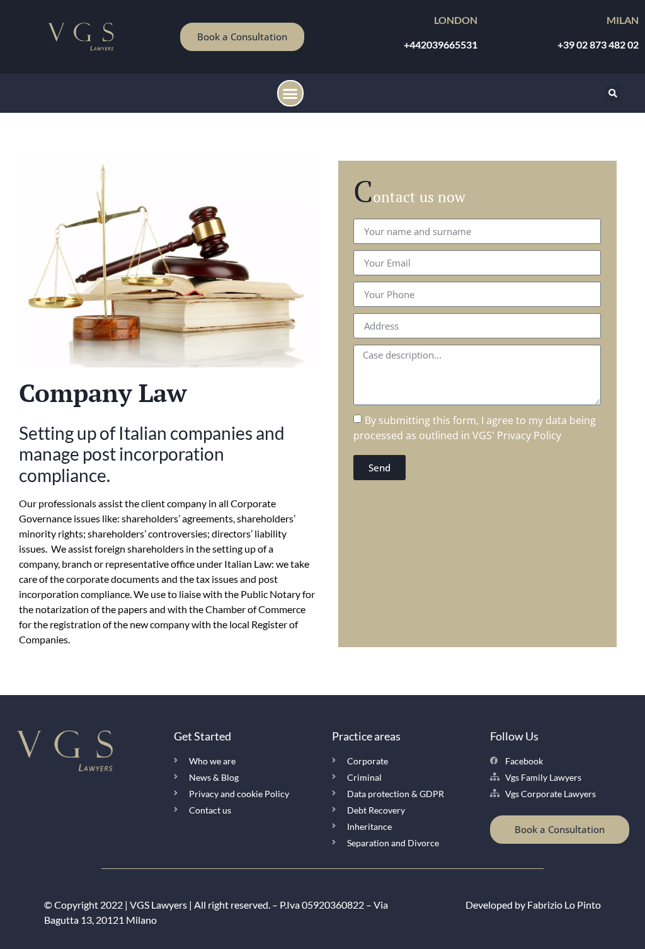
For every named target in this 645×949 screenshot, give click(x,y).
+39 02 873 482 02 (598, 44)
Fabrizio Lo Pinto (564, 905)
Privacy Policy (529, 435)
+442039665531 (440, 44)
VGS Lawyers (158, 905)
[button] (290, 93)
